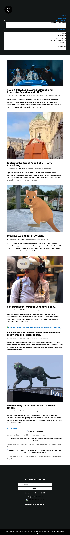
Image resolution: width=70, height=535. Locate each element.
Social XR (42, 95)
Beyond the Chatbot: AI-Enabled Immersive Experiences (26, 435)
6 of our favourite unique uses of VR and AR (31, 306)
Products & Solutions (58, 23)
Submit (34, 488)
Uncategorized (43, 239)
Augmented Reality (33, 95)
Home (64, 16)
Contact (62, 29)
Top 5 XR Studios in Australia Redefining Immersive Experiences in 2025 (30, 91)
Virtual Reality (50, 95)
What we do (61, 20)
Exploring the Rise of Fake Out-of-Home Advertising (30, 164)
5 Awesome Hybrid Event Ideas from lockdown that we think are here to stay (34, 333)
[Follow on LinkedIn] (42, 511)
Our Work (62, 18)
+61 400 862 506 (39, 493)
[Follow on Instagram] (35, 511)
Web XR (57, 95)
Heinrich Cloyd (13, 95)
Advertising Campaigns (33, 168)
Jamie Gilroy (13, 168)
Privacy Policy (35, 534)
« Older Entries (12, 429)
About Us (63, 25)
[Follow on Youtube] (27, 511)
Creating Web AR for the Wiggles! (26, 236)
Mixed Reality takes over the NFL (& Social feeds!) (31, 406)
